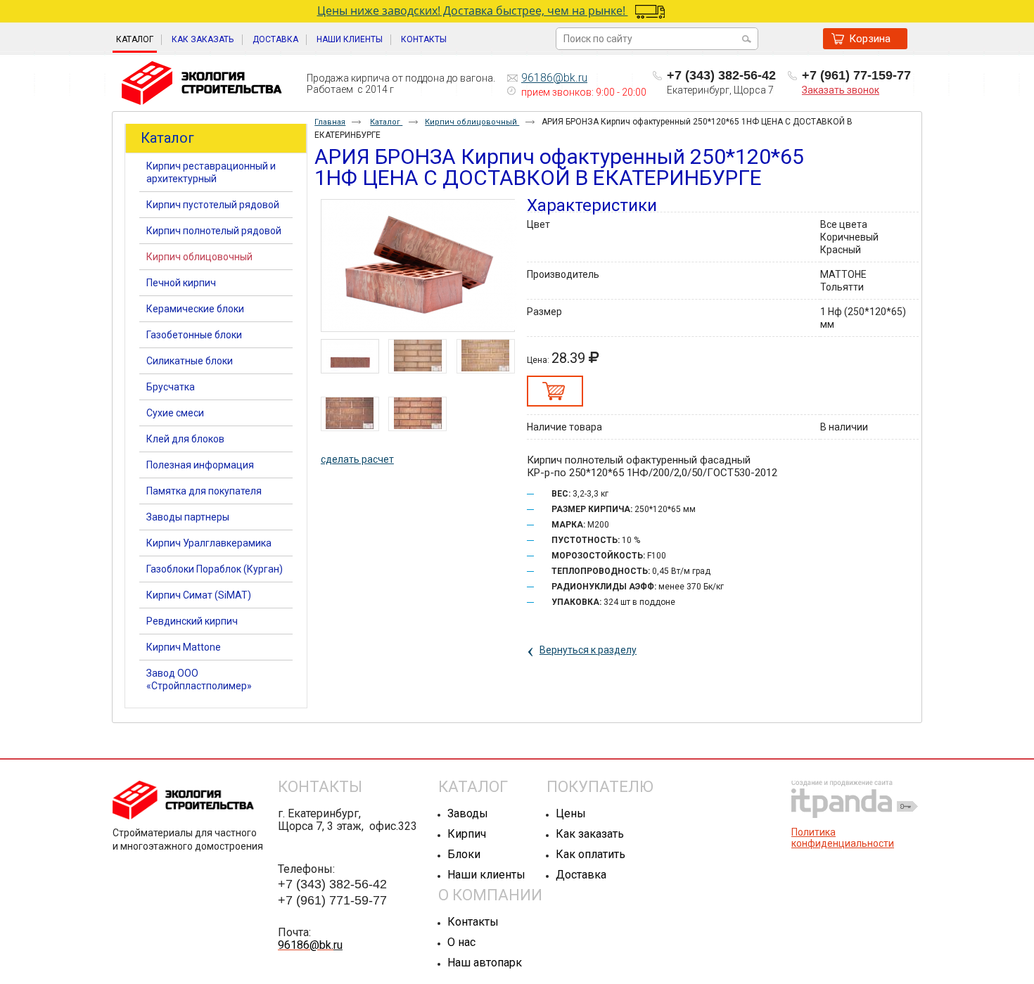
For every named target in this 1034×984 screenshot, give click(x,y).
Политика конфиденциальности (842, 837)
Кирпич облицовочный (472, 122)
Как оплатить (590, 854)
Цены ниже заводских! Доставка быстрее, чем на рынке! (472, 10)
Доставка (581, 874)
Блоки (463, 854)
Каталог (134, 39)
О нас (461, 942)
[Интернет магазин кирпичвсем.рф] (202, 83)
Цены (571, 813)
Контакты (473, 921)
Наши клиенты (486, 874)
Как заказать (590, 834)
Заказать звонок (840, 90)
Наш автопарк (484, 962)
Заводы (467, 813)
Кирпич (466, 834)
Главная (329, 122)
